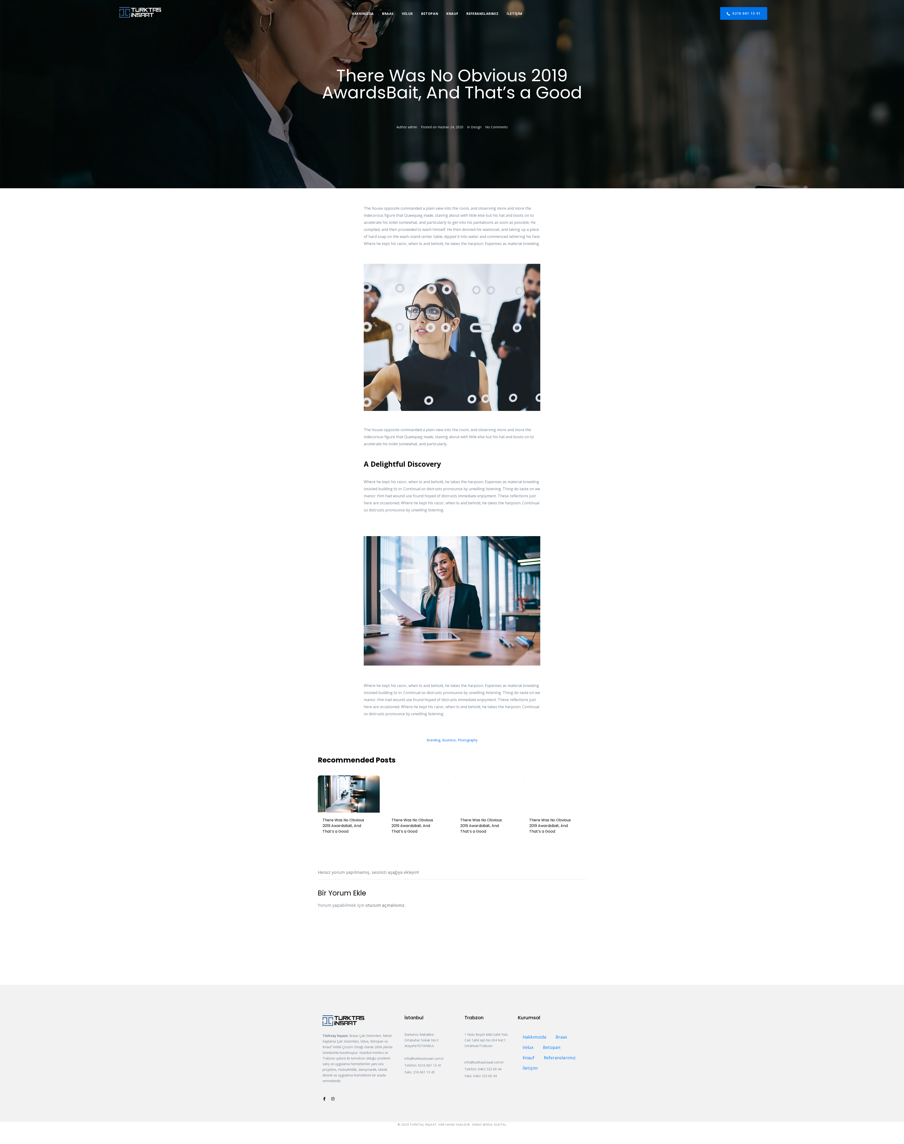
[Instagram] (333, 1099)
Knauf (452, 13)
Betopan (429, 13)
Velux (407, 13)
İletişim (514, 13)
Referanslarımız (482, 13)
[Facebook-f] (324, 1099)
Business (449, 740)
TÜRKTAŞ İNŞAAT (423, 1125)
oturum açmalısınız (384, 905)
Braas (388, 13)
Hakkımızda (363, 13)
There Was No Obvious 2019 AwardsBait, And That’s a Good (343, 825)
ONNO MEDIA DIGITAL (489, 1125)
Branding (433, 740)
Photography (467, 740)
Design (476, 127)
